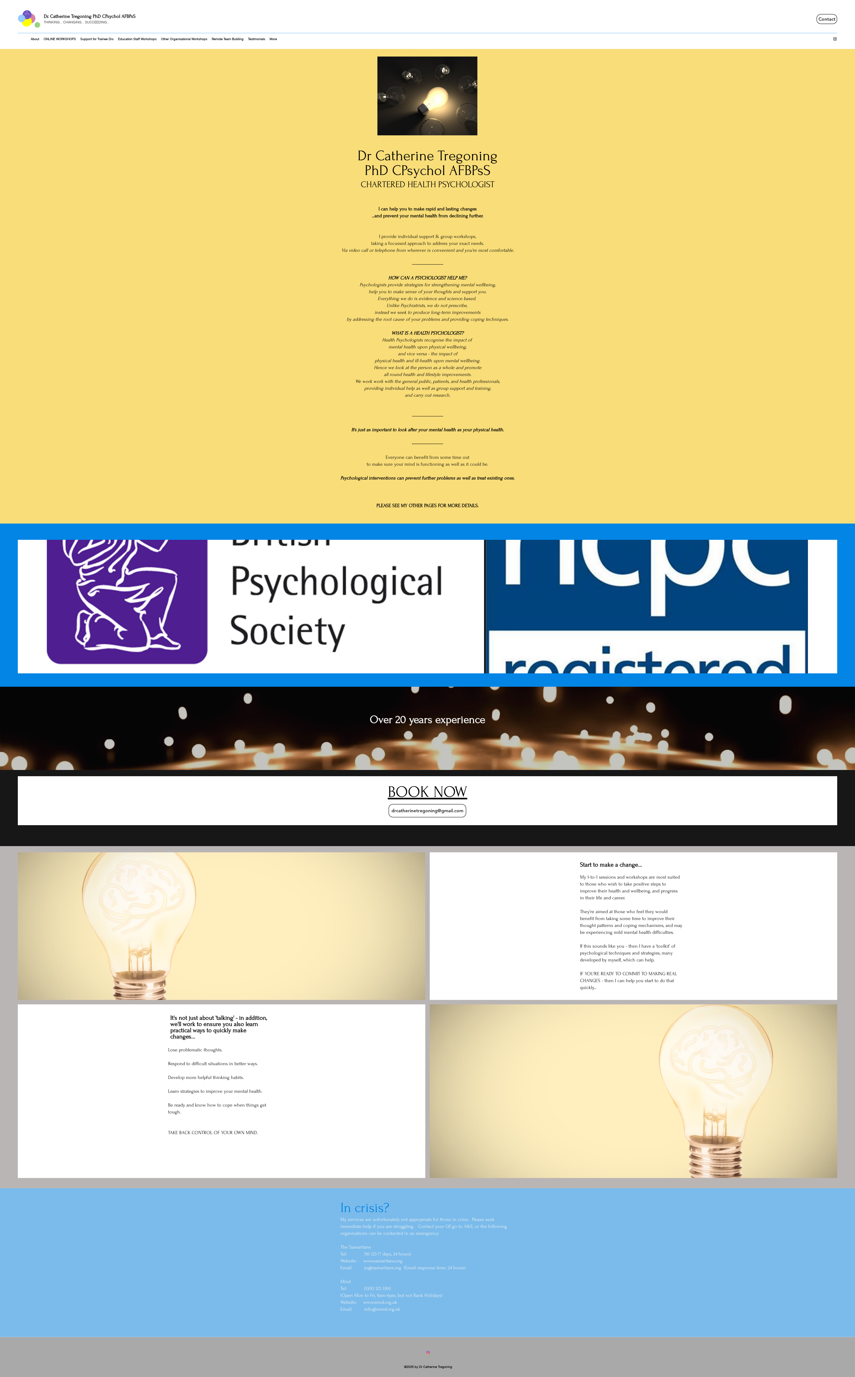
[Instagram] (835, 39)
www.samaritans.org (383, 1260)
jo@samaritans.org (382, 1267)
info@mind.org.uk (382, 1309)
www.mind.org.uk (380, 1302)
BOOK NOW (427, 792)
